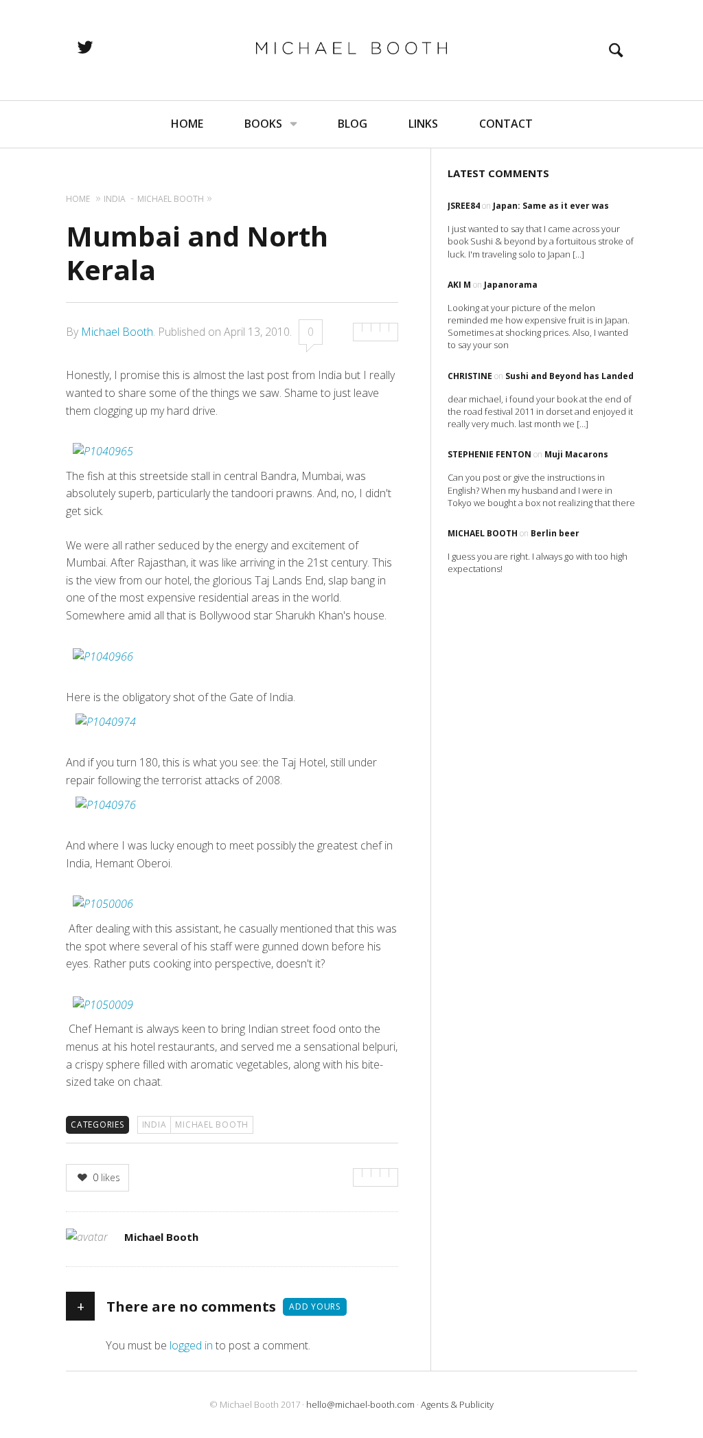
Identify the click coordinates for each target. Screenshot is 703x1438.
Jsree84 (464, 206)
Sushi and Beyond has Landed (569, 376)
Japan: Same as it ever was (551, 206)
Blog (352, 123)
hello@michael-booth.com (360, 1404)
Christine (470, 376)
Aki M (459, 284)
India (154, 1124)
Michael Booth (117, 331)
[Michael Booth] (351, 48)
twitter (99, 46)
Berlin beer (555, 533)
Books (263, 123)
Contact (506, 123)
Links (423, 123)
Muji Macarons (576, 454)
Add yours (315, 1306)
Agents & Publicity (457, 1404)
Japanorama (511, 284)
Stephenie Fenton (489, 454)
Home (187, 123)
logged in (191, 1345)
